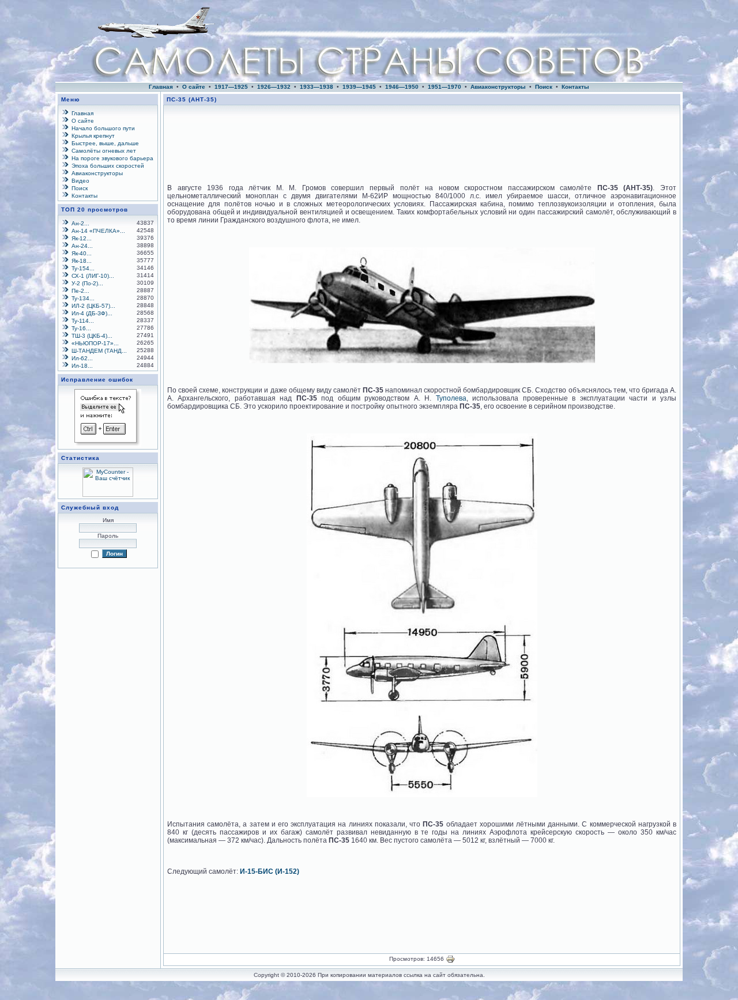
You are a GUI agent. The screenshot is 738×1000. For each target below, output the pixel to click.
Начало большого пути (103, 128)
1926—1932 (274, 87)
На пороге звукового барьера (112, 158)
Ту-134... (83, 298)
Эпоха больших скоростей (107, 166)
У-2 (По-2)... (87, 283)
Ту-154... (83, 268)
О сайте (193, 87)
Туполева (451, 398)
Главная (161, 87)
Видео (80, 181)
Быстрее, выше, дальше (105, 143)
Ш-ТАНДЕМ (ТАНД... (99, 351)
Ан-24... (82, 246)
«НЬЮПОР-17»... (95, 343)
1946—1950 (402, 87)
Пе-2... (80, 291)
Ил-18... (82, 366)
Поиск (543, 87)
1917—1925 (231, 87)
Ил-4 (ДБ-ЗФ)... (91, 313)
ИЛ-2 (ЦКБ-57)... (93, 306)
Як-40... (81, 253)
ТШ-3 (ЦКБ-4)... (91, 336)
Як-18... (81, 261)
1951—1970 (444, 87)
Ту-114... (82, 321)
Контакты (575, 87)
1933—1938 (316, 87)
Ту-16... (81, 328)
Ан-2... (80, 223)
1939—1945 (359, 87)
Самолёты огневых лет (103, 151)
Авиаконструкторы (498, 87)
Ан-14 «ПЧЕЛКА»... (98, 231)
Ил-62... (82, 358)
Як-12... (81, 238)
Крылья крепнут (93, 136)
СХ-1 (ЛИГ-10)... (92, 276)
